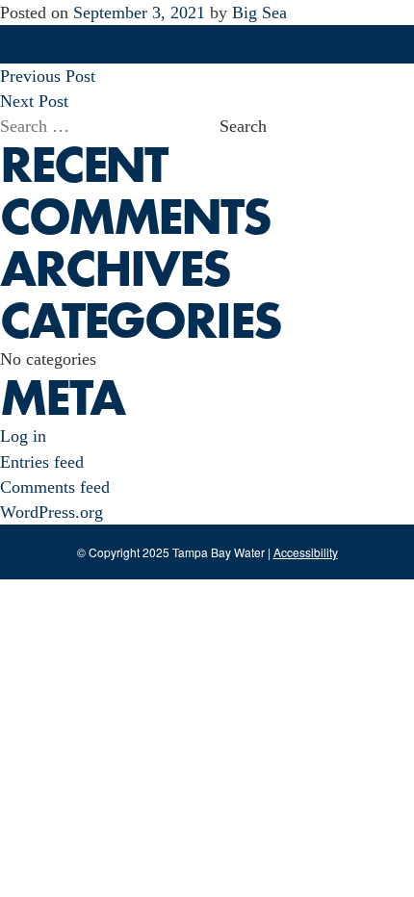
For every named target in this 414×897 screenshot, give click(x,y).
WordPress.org (51, 512)
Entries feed (42, 462)
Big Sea (259, 12)
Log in (23, 436)
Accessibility (305, 552)
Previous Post (47, 76)
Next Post (34, 101)
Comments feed (55, 487)
